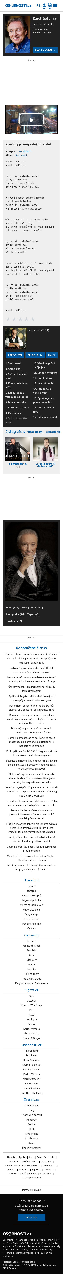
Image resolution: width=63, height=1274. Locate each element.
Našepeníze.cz (29, 1173)
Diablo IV (31, 959)
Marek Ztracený (31, 1078)
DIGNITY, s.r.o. (9, 1268)
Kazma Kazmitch (31, 1064)
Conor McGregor (32, 1038)
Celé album (35, 355)
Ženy (39, 1157)
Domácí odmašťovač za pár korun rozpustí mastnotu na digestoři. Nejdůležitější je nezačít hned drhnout (32, 741)
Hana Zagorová (31, 1060)
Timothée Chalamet (31, 1093)
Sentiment (21, 155)
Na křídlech (31, 1138)
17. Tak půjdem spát (45, 417)
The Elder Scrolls (31, 978)
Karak (31, 1143)
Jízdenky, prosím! (31, 1147)
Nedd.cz (12, 1169)
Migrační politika (31, 900)
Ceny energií (31, 914)
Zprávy (22, 1157)
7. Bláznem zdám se (17, 407)
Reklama (7, 1261)
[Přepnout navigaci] (44, 5)
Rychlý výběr (44, 50)
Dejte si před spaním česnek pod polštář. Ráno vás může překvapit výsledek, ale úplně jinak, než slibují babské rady (32, 658)
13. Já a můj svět (43, 383)
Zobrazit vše (53, 431)
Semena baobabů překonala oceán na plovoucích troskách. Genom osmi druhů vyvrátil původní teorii (31, 814)
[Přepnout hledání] (38, 5)
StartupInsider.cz (31, 1177)
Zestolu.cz (31, 1099)
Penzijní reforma (31, 923)
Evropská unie (31, 919)
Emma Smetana (31, 1088)
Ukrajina (31, 890)
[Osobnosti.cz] (18, 5)
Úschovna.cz (49, 1165)
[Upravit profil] (55, 19)
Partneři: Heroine (31, 1189)
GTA (31, 955)
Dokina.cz (49, 1169)
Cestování (49, 1157)
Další (51, 355)
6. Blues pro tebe (15, 402)
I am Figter (31, 1019)
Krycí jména (31, 1133)
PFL (31, 1010)
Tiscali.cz (31, 880)
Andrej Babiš (31, 1050)
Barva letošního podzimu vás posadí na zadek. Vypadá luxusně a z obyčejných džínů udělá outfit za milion (31, 719)
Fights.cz (31, 990)
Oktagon (31, 1000)
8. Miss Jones (13, 413)
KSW (31, 1014)
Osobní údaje (28, 1261)
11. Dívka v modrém (45, 372)
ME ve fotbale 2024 (31, 904)
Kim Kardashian (31, 1069)
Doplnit (31, 1217)
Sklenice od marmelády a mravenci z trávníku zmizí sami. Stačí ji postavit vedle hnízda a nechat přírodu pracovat (31, 764)
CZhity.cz (14, 1173)
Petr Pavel (31, 1055)
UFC (31, 995)
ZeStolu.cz (46, 1161)
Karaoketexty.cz (31, 1165)
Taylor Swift (31, 1083)
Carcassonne (32, 1105)
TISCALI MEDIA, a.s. (33, 1265)
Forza (31, 964)
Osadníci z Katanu (31, 1115)
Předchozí (15, 355)
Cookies (16, 1261)
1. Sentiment (13, 363)
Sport (31, 1157)
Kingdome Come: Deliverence (31, 983)
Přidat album (34, 431)
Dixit (31, 1129)
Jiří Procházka (31, 1033)
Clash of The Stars (31, 1005)
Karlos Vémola (31, 1028)
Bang (31, 1110)
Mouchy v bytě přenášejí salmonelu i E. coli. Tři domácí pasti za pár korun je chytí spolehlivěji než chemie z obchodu (32, 791)
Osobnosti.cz (32, 1044)
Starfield (31, 950)
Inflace (31, 886)
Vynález (31, 928)
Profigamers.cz (30, 1161)
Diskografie (13, 431)
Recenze (31, 941)
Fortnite (31, 969)
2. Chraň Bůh (12, 368)
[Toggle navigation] (55, 5)
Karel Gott (41, 18)
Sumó (31, 1024)
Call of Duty (32, 973)
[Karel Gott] (17, 34)
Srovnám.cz (46, 1173)
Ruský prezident (31, 909)
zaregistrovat (37, 1205)
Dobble (31, 1124)
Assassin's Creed (31, 945)
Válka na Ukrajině (31, 895)
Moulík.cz (23, 1169)
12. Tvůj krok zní (43, 378)
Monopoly (31, 1119)
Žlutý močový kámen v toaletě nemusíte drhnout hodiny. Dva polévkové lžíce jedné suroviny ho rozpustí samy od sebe (31, 778)
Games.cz (31, 935)
